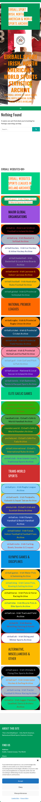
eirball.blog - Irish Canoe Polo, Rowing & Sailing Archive (20, 584)
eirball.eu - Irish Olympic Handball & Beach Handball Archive (20, 520)
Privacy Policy (24, 798)
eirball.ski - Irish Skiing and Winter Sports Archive (20, 638)
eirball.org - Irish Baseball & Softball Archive (20, 240)
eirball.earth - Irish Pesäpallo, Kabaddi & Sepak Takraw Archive (20, 499)
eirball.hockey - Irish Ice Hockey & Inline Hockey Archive (20, 250)
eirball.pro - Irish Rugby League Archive (20, 489)
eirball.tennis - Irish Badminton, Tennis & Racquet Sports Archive (20, 382)
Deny (21, 787)
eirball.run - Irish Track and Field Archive (20, 615)
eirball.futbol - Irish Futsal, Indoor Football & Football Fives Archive (20, 534)
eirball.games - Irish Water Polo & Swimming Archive (20, 574)
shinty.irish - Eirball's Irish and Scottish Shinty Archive (20, 509)
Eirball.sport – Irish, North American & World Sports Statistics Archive (21, 73)
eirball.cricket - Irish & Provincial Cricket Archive (20, 332)
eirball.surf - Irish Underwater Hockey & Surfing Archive (20, 681)
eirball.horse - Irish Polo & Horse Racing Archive (20, 594)
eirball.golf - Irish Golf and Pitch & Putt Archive (20, 362)
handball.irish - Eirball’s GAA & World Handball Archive (20, 420)
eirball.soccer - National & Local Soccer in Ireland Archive (20, 372)
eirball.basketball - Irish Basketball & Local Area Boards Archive (20, 261)
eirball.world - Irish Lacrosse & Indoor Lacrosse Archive (20, 273)
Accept (20, 781)
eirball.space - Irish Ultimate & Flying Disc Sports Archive (20, 671)
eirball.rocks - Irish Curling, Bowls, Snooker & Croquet (20, 546)
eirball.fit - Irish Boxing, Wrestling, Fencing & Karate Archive (20, 626)
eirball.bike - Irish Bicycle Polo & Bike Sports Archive (21, 605)
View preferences (20, 793)
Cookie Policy (15, 798)
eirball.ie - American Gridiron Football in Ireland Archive (20, 229)
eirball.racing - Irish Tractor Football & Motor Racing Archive (20, 692)
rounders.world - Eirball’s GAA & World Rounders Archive (21, 430)
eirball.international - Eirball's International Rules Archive (20, 450)
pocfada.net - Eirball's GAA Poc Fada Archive (20, 440)
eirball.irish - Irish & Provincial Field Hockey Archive (20, 342)
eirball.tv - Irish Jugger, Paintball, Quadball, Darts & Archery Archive (20, 703)
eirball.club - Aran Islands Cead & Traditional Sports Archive (20, 460)
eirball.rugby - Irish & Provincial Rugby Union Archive (20, 322)
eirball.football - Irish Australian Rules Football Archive (20, 283)
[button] (38, 760)
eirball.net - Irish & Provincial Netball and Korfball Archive (20, 352)
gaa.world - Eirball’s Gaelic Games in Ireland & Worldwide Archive (21, 408)
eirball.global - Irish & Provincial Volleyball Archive (20, 293)
